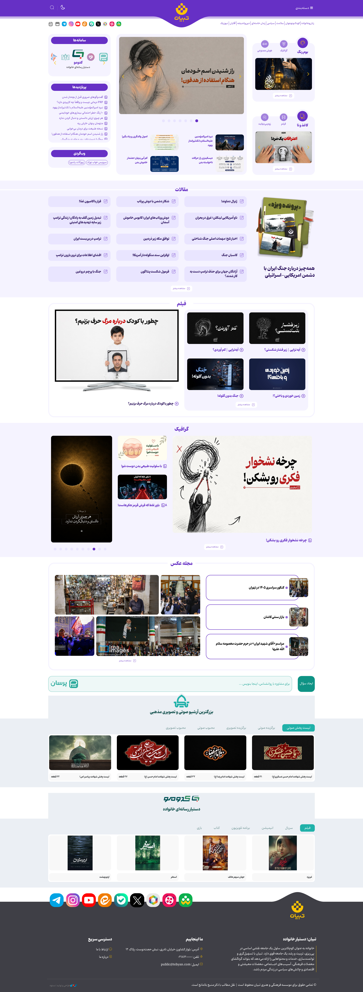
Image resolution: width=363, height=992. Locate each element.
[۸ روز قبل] (117, 346)
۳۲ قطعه (190, 777)
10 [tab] (55, 549)
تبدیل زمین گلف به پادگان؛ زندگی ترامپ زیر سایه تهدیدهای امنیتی (77, 220)
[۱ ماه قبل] (283, 147)
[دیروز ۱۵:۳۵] (164, 142)
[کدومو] (79, 53)
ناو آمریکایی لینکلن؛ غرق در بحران (216, 217)
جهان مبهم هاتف (236, 877)
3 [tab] (185, 120)
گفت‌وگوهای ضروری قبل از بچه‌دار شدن (82, 97)
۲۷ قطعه (123, 777)
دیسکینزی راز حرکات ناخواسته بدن (202, 160)
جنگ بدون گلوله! (227, 396)
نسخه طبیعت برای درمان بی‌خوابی (85, 129)
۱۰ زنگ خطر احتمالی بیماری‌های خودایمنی (81, 113)
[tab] (302, 47)
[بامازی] (54, 57)
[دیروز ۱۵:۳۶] (181, 75)
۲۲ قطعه (55, 777)
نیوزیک (224, 23)
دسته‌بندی (302, 8)
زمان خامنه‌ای (258, 23)
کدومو (79, 62)
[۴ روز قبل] (215, 328)
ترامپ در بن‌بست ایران (87, 238)
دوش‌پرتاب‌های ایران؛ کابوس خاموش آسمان (146, 220)
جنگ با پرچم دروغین (88, 271)
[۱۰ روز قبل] (283, 74)
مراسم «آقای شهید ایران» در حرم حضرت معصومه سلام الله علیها (250, 646)
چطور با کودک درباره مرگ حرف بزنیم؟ (151, 403)
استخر (174, 877)
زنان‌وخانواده (307, 23)
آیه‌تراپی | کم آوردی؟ (225, 349)
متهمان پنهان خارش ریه (90, 123)
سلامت (280, 23)
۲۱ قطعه (258, 777)
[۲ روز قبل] (230, 142)
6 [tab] (169, 120)
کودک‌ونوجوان (292, 23)
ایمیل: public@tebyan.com (180, 964)
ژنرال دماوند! (229, 201)
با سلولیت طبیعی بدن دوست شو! (141, 466)
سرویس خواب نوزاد (97, 162)
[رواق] (66, 57)
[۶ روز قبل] (277, 374)
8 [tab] (66, 549)
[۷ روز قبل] (142, 487)
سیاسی (271, 23)
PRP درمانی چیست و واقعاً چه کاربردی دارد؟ (80, 102)
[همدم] (92, 57)
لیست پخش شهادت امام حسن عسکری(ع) (292, 777)
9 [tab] (60, 549)
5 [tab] (174, 120)
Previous (240, 76)
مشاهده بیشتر (281, 95)
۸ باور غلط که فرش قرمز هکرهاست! (142, 505)
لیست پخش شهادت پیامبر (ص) (94, 777)
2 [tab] (191, 120)
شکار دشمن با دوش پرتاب (153, 201)
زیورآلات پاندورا (76, 162)
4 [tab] (180, 120)
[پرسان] (104, 57)
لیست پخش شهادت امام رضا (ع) (229, 777)
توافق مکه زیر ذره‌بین (156, 238)
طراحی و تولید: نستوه (60, 985)
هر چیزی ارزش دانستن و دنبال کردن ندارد (81, 118)
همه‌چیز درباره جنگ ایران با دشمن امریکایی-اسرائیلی (289, 272)
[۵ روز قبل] (277, 328)
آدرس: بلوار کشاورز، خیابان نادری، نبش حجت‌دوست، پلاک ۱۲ (162, 949)
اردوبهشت (104, 877)
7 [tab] (163, 120)
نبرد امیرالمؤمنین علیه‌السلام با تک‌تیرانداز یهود (200, 140)
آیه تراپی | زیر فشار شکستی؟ (282, 349)
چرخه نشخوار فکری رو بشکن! (286, 540)
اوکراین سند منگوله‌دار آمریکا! (151, 255)
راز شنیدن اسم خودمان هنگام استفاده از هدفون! (77, 134)
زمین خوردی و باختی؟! (286, 396)
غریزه (309, 877)
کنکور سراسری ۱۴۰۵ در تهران (266, 587)
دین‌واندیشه (243, 23)
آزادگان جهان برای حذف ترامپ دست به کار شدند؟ (213, 274)
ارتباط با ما (102, 949)
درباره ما (103, 957)
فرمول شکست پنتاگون (155, 271)
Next (123, 76)
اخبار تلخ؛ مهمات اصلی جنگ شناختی (214, 238)
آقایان (233, 23)
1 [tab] (196, 120)
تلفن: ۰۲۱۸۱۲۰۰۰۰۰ (188, 957)
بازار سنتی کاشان (274, 617)
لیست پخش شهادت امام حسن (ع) (160, 777)
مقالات (181, 189)
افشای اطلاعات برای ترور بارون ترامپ (78, 255)
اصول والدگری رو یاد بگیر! (134, 136)
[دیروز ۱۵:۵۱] (230, 164)
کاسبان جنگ (229, 255)
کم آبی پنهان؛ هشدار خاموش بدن (137, 160)
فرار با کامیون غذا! (90, 201)
